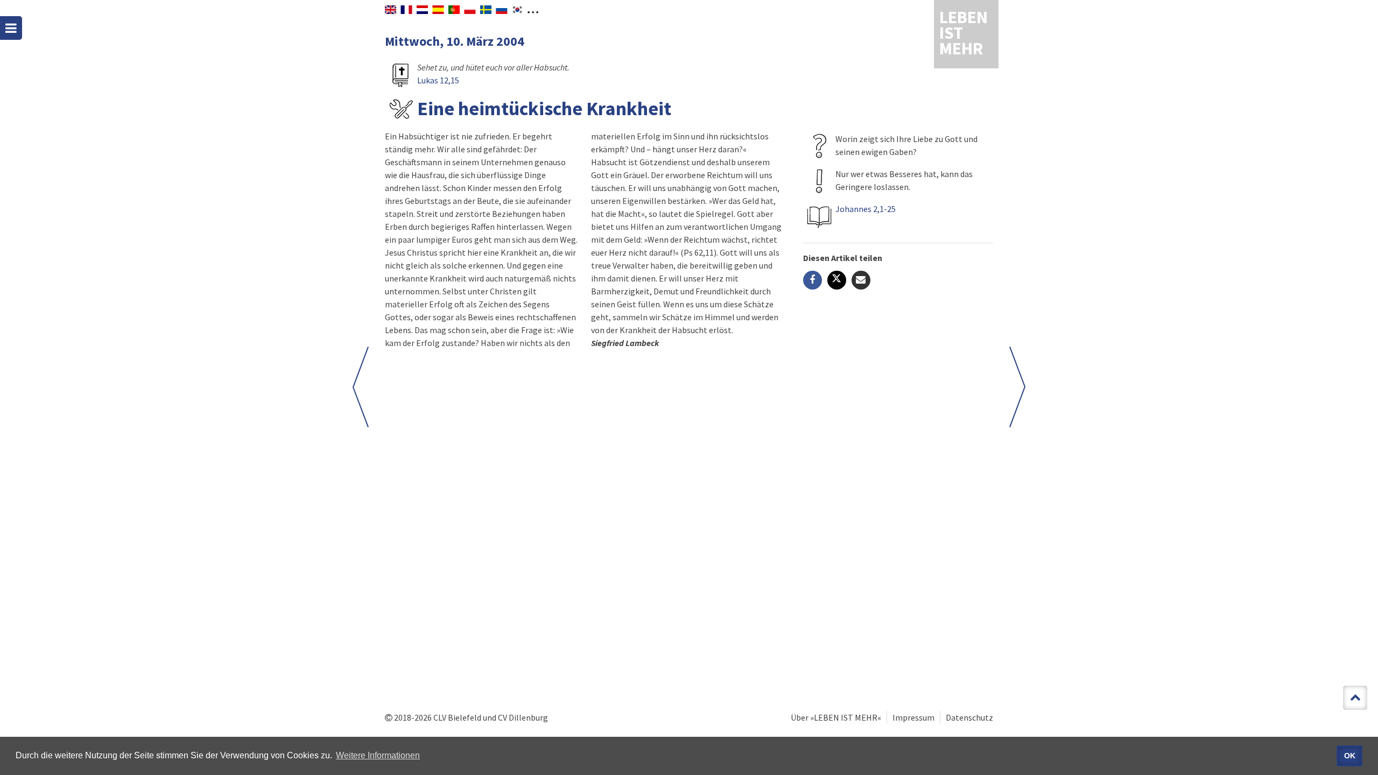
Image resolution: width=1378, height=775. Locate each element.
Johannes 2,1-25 (865, 208)
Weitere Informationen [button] (378, 755)
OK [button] (1349, 755)
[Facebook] (812, 280)
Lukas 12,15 (438, 80)
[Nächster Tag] (1017, 387)
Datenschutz (969, 717)
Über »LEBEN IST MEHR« (836, 717)
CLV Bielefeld (457, 717)
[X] (836, 280)
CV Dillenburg (523, 717)
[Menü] (11, 28)
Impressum (913, 717)
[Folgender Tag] (361, 387)
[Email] (861, 280)
